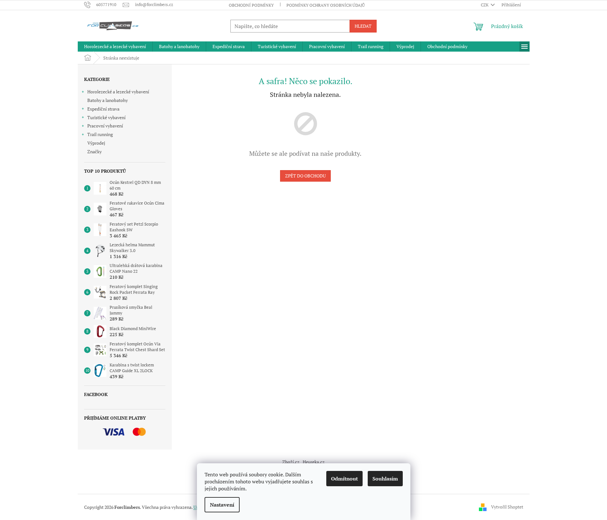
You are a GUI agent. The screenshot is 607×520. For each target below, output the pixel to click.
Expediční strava (103, 109)
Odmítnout (344, 478)
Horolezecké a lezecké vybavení (118, 92)
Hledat (363, 26)
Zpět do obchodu (305, 176)
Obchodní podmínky (251, 5)
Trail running (100, 134)
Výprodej (96, 143)
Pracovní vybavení (105, 126)
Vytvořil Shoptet (507, 506)
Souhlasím (385, 478)
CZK (485, 5)
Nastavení (222, 504)
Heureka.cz (314, 462)
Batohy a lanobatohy (107, 100)
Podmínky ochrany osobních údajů (325, 5)
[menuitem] (115, 46)
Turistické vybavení (106, 117)
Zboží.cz (291, 462)
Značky (94, 151)
